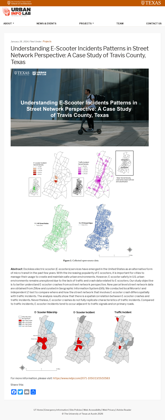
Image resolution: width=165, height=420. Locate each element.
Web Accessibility (92, 410)
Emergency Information (56, 410)
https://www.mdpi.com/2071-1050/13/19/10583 (81, 378)
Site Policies (76, 410)
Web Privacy (108, 410)
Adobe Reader (123, 410)
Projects (47, 41)
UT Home (38, 410)
